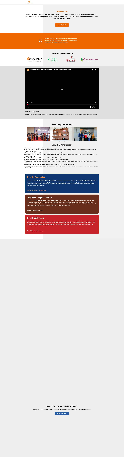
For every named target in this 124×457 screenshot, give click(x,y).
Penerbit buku (30, 180)
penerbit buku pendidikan (64, 180)
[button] (25, 133)
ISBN (75, 182)
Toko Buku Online (31, 200)
